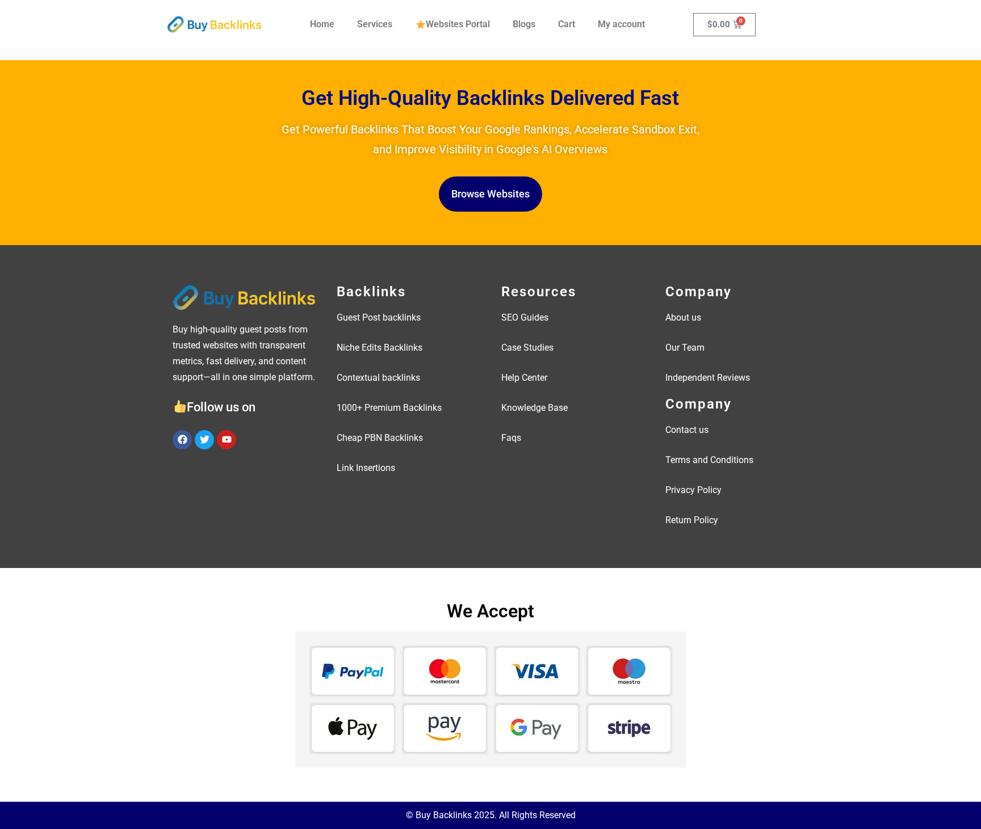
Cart (566, 24)
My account (621, 24)
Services (374, 24)
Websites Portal (458, 24)
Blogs (524, 24)
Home (322, 24)
